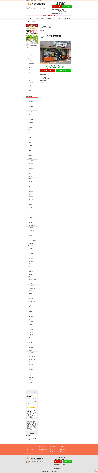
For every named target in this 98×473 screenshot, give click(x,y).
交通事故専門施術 (31, 63)
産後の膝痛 (30, 158)
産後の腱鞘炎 (30, 155)
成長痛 (29, 339)
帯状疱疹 (29, 165)
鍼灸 (28, 58)
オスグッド (30, 342)
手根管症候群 (30, 258)
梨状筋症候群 (30, 147)
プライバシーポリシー (31, 453)
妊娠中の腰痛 (30, 119)
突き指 (29, 276)
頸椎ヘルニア (30, 98)
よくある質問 (30, 321)
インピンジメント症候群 (32, 212)
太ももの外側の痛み (31, 288)
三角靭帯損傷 (30, 364)
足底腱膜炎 (30, 382)
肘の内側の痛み (30, 243)
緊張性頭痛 (30, 181)
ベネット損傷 (30, 227)
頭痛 (28, 124)
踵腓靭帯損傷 (30, 369)
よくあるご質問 (30, 72)
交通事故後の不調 (31, 168)
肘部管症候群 (30, 217)
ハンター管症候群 (31, 296)
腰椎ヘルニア (30, 140)
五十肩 (29, 114)
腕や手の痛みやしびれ (32, 235)
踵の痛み (29, 361)
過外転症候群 (30, 191)
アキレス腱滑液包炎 (31, 359)
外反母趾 (29, 379)
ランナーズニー (30, 311)
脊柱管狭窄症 (30, 109)
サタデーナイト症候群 (32, 240)
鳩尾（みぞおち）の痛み (32, 208)
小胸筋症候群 (30, 189)
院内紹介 (29, 69)
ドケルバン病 (30, 256)
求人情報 (29, 90)
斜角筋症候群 (30, 196)
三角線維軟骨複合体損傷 (32, 280)
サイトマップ (30, 82)
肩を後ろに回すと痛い (32, 225)
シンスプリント (30, 350)
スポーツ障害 (30, 334)
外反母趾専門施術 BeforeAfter (31, 67)
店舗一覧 (29, 85)
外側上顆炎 (30, 145)
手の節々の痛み (30, 271)
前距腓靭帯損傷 (30, 332)
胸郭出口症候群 (30, 127)
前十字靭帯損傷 (30, 329)
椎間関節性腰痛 (30, 106)
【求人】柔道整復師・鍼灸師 (32, 439)
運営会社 (29, 87)
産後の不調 (30, 204)
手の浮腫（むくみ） (31, 263)
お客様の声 (49, 18)
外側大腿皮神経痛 (31, 285)
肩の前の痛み (30, 222)
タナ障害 (29, 319)
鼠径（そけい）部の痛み (32, 302)
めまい (29, 171)
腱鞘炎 (29, 266)
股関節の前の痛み (31, 298)
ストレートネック (31, 199)
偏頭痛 (29, 186)
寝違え (29, 132)
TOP (31, 18)
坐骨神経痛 (30, 293)
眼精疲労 (29, 173)
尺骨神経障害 (30, 238)
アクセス (58, 18)
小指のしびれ (30, 261)
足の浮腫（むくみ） (31, 356)
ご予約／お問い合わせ (67, 18)
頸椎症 (29, 129)
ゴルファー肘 (30, 245)
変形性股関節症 (30, 290)
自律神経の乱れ (30, 150)
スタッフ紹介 (30, 53)
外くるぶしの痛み (31, 374)
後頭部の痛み (30, 176)
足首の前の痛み (30, 377)
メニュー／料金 (40, 18)
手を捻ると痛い (30, 274)
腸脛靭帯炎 (30, 314)
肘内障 (29, 214)
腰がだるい (30, 137)
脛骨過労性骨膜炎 (31, 347)
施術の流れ (30, 60)
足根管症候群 (30, 372)
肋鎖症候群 (30, 194)
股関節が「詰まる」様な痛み (32, 306)
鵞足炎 (29, 337)
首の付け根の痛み (31, 101)
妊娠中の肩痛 (30, 160)
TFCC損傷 (30, 283)
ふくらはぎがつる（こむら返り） (32, 353)
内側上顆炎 (30, 248)
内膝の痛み (30, 324)
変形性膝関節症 (30, 316)
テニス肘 (29, 142)
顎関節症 (29, 178)
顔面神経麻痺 (30, 163)
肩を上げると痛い (31, 111)
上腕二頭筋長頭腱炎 (31, 230)
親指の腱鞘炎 (30, 253)
